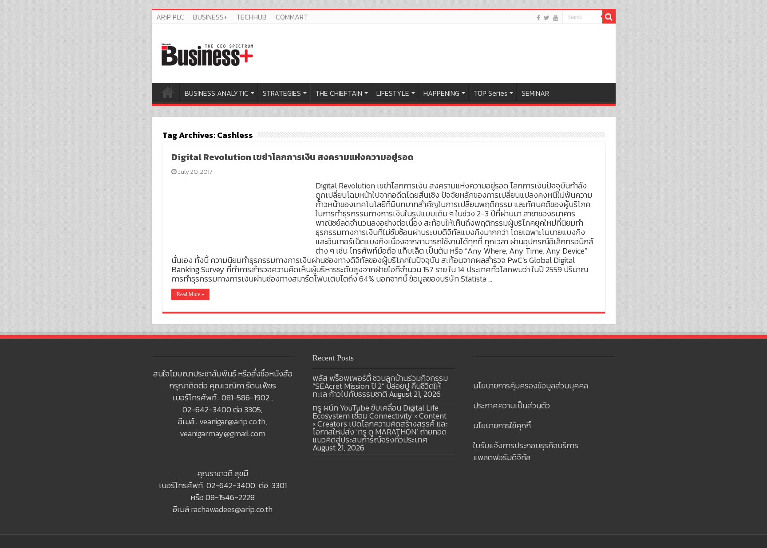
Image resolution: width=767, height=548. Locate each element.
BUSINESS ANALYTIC (217, 93)
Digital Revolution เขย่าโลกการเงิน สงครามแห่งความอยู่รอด (292, 157)
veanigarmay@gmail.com (222, 433)
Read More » (190, 294)
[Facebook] (538, 17)
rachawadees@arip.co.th (232, 509)
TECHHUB (251, 17)
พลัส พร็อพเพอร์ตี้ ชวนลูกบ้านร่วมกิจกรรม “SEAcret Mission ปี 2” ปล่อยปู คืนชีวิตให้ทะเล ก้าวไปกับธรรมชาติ (380, 386)
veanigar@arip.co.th (232, 421)
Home (167, 92)
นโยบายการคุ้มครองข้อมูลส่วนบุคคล (530, 385)
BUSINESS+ (210, 17)
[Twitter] (546, 17)
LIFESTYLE (392, 93)
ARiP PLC (170, 17)
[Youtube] (555, 17)
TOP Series (490, 93)
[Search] (609, 16)
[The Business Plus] (207, 54)
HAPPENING (441, 93)
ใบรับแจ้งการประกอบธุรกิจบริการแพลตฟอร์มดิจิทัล (525, 451)
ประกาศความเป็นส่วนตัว (511, 405)
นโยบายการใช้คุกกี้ (502, 425)
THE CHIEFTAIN (338, 93)
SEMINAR (535, 93)
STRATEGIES (282, 93)
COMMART (292, 17)
